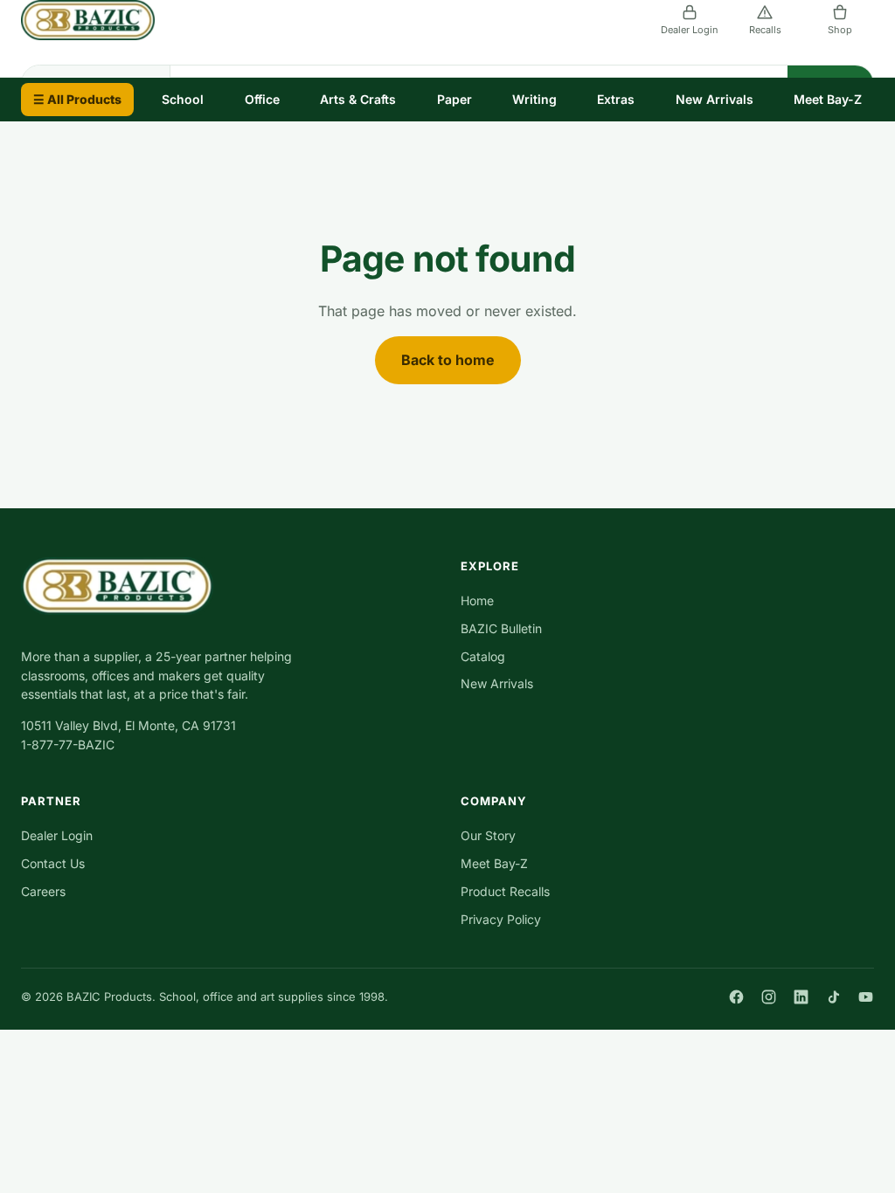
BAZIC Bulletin (501, 628)
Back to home (448, 360)
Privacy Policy (501, 919)
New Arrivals (714, 99)
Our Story (488, 835)
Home (477, 600)
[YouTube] (865, 997)
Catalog (483, 656)
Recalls (765, 30)
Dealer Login (689, 30)
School (183, 99)
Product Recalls (505, 891)
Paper (454, 99)
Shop (840, 30)
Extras (616, 99)
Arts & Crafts (358, 99)
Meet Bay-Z (828, 99)
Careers (43, 891)
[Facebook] (736, 997)
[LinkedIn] (801, 997)
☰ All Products (77, 99)
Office (262, 99)
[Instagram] (768, 997)
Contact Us (53, 863)
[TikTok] (833, 997)
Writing (534, 99)
